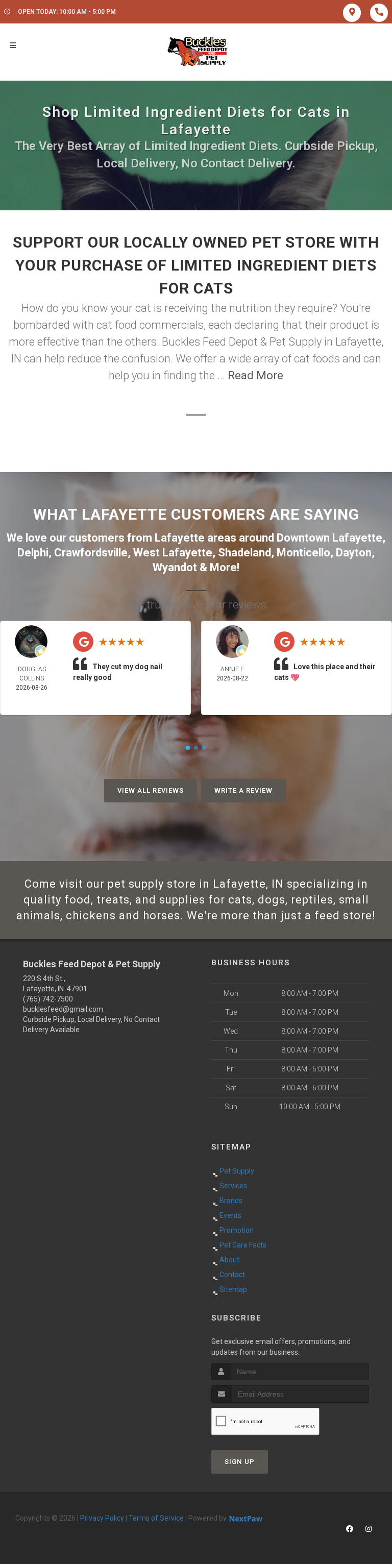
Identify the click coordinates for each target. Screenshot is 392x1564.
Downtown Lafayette (329, 537)
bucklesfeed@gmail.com (63, 1009)
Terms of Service (156, 1518)
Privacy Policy (102, 1518)
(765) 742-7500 (48, 999)
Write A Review (243, 790)
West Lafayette (172, 552)
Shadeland (244, 552)
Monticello (303, 552)
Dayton (354, 552)
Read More (255, 375)
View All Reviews (150, 790)
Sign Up (240, 1461)
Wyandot (175, 567)
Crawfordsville (91, 552)
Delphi (32, 552)
